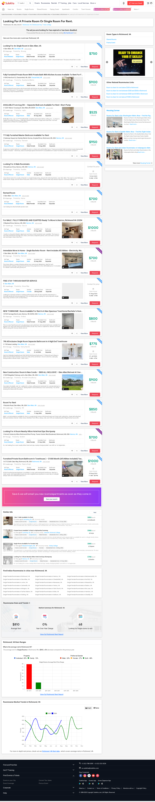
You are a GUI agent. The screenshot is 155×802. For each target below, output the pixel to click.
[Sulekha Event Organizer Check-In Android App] (99, 784)
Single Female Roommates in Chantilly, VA (80, 594)
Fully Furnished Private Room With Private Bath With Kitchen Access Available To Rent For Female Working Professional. (43, 75)
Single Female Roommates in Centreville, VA (16, 585)
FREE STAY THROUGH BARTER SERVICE (20, 281)
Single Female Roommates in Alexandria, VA (80, 582)
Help (5, 793)
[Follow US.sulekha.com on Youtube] (93, 775)
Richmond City (37, 25)
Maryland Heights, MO (28, 545)
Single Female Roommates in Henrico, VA (47, 576)
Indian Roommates (7, 14)
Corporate (7, 788)
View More (84, 67)
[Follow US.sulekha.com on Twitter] (89, 775)
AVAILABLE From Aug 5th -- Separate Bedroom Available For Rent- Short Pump (37, 105)
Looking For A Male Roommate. (16, 164)
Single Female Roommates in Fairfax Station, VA (17, 591)
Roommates (45, 3)
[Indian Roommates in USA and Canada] (3, 9)
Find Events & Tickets (11, 775)
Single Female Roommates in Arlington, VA (16, 588)
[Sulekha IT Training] (129, 62)
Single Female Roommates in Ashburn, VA (48, 594)
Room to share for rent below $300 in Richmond (122, 87)
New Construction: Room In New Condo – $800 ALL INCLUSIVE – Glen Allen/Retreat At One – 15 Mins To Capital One (43, 372)
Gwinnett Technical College (52, 532)
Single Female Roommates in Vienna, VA (47, 585)
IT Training (62, 3)
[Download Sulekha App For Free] (123, 3)
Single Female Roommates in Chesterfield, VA (49, 579)
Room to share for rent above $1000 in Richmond (122, 97)
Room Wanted (8, 56)
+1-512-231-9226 (100, 763)
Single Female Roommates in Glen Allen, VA (16, 579)
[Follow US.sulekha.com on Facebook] (80, 775)
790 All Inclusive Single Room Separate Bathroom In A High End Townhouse (35, 341)
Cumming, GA (26, 532)
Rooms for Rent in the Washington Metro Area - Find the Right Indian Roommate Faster (129, 116)
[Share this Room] (77, 67)
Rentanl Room (9, 193)
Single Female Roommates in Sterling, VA (15, 594)
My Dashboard (68, 33)
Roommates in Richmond (60, 14)
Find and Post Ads (10, 765)
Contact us (90, 788)
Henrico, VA (60, 138)
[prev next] (129, 62)
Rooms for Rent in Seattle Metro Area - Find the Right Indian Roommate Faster (129, 132)
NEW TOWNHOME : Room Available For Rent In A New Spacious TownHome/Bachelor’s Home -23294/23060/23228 (43, 311)
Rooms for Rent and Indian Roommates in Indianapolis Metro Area (129, 148)
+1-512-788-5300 (87, 763)
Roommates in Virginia (20, 14)
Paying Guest (54, 9)
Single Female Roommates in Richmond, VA (16, 576)
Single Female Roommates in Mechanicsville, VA (82, 576)
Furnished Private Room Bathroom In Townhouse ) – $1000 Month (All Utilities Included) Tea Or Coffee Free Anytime (43, 459)
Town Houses (85, 9)
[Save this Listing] (72, 67)
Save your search (51, 499)
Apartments (66, 9)
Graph (89, 708)
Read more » (133, 124)
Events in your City (9, 780)
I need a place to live (101, 9)
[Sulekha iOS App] (83, 783)
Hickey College (53, 545)
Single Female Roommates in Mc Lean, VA (80, 588)
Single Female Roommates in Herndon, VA (80, 591)
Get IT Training (8, 770)
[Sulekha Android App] (80, 784)
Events (37, 3)
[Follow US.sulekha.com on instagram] (85, 775)
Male (28, 115)
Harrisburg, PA (27, 519)
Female (29, 291)
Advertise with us (128, 788)
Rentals (54, 3)
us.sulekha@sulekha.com (90, 768)
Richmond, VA (27, 25)
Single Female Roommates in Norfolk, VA (79, 579)
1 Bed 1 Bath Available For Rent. (23, 517)
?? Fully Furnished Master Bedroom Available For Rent (26, 135)
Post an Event (43, 783)
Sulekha (8, 3)
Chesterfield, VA (36, 77)
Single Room (20, 56)
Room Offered (8, 85)
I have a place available (122, 9)
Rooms (19, 9)
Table (97, 708)
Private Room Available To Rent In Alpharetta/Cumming (31, 530)
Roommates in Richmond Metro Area (39, 14)
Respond (95, 67)
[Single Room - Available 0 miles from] (45, 519)
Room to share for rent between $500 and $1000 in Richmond (127, 94)
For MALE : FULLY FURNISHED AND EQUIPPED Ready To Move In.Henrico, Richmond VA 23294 (42, 220)
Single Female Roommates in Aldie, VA (47, 591)
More (92, 3)
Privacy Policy (115, 788)
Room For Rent (9, 403)
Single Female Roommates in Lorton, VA (15, 582)
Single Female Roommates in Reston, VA (79, 585)
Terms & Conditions (103, 788)
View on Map (47, 25)
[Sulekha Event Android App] (90, 784)
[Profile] (149, 3)
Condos (75, 9)
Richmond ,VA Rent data (51, 751)
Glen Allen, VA (18, 49)
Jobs (69, 3)
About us (82, 788)
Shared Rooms (42, 9)
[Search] (30, 3)
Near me (11, 9)
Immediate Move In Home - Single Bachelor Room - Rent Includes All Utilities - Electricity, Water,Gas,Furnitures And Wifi (43, 251)
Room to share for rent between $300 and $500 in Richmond (126, 90)
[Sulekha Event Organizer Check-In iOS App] (102, 783)
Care (74, 3)
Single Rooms (29, 9)
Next (95, 512)
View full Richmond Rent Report (51, 634)
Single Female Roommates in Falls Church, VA (49, 588)
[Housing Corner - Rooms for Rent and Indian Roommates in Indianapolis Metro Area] (114, 157)
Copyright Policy (141, 788)
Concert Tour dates (45, 780)
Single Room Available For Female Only (26, 543)
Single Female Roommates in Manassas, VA (48, 582)
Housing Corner (113, 110)
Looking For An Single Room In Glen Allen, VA (22, 46)
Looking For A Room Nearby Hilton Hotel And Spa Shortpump (29, 431)
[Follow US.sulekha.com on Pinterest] (97, 775)
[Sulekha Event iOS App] (93, 783)
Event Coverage (8, 783)
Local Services (83, 3)
